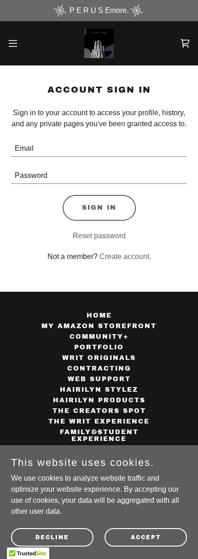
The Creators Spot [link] (99, 410)
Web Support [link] (99, 379)
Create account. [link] (125, 256)
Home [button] (99, 315)
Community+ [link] (99, 336)
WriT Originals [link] (99, 357)
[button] (18, 43)
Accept (146, 537)
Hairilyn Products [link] (99, 400)
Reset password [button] (99, 236)
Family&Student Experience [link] (99, 435)
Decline (52, 537)
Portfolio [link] (99, 347)
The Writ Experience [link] (99, 421)
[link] (99, 43)
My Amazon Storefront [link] (99, 326)
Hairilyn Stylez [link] (99, 389)
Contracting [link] (99, 368)
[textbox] (99, 149)
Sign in (99, 207)
